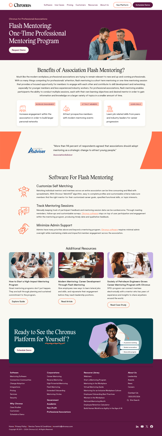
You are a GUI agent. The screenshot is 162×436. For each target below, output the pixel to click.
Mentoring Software (18, 376)
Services (13, 394)
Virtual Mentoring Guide (94, 387)
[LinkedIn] (137, 426)
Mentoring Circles (54, 394)
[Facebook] (151, 426)
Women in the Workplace (94, 398)
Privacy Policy (21, 426)
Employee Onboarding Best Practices (99, 394)
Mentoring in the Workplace (95, 383)
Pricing (70, 5)
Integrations (15, 387)
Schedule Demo (143, 5)
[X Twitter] (147, 426)
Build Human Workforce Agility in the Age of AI (103, 408)
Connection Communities (20, 380)
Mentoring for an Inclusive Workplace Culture (102, 390)
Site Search (134, 400)
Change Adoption (17, 383)
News (130, 383)
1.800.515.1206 (134, 396)
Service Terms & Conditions (39, 426)
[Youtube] (142, 426)
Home (11, 426)
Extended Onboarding (56, 390)
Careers (131, 387)
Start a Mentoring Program (95, 380)
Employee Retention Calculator (97, 405)
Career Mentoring (54, 376)
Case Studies (15, 407)
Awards (131, 380)
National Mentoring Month (94, 401)
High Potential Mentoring (57, 383)
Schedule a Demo (17, 414)
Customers (14, 411)
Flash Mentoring (53, 387)
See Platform (122, 5)
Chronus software (90, 213)
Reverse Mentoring (54, 380)
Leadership (132, 376)
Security (13, 398)
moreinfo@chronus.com (63, 426)
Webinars (88, 376)
